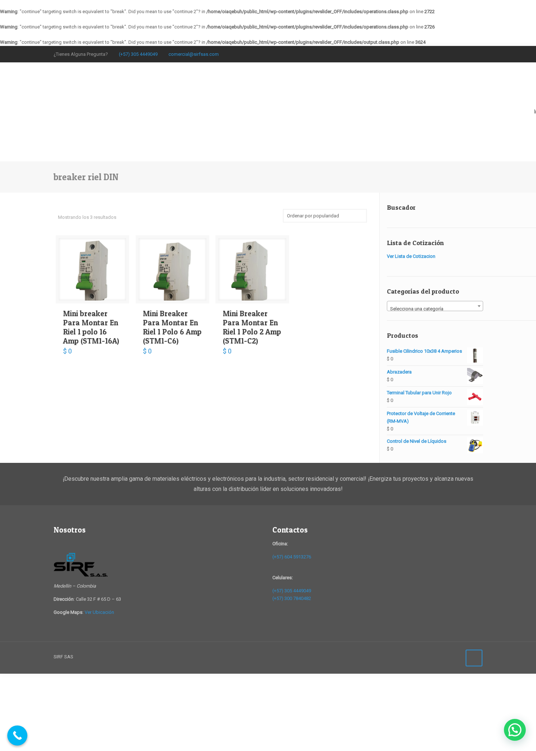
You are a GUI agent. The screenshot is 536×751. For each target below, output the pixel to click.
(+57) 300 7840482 (291, 598)
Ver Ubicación (99, 612)
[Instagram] (469, 53)
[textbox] (435, 308)
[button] (515, 730)
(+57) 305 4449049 (138, 54)
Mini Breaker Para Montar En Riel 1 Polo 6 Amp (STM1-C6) (172, 327)
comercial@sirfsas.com (193, 54)
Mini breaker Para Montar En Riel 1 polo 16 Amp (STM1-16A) (91, 327)
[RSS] (478, 53)
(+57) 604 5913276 (291, 557)
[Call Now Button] (17, 735)
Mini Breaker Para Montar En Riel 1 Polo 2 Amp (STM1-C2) (252, 327)
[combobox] (435, 306)
